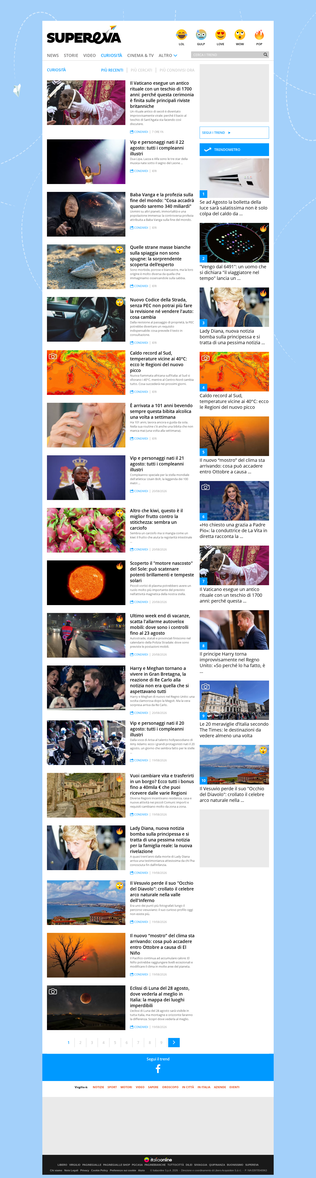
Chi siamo (56, 1170)
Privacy (84, 1170)
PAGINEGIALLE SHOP (116, 1165)
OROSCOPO (170, 1087)
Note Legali (71, 1170)
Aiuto (141, 1170)
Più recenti (112, 70)
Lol (181, 44)
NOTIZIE (98, 1087)
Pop (259, 44)
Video (89, 55)
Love (220, 44)
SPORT (112, 1087)
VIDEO (140, 1087)
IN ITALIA (204, 1087)
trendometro (227, 149)
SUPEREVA (252, 1165)
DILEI (189, 1165)
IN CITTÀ (188, 1087)
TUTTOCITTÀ (175, 1165)
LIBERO (62, 1165)
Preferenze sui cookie (123, 1170)
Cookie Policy (99, 1170)
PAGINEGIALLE (91, 1165)
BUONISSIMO (235, 1165)
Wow (240, 44)
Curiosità (111, 55)
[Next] (174, 1042)
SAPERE (153, 1087)
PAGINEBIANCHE (155, 1165)
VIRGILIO (75, 1165)
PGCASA (137, 1165)
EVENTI (234, 1087)
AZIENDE (220, 1087)
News (53, 55)
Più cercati (141, 70)
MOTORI (126, 1087)
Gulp (201, 44)
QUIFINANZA (217, 1165)
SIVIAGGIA (200, 1165)
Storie (71, 55)
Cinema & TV (140, 55)
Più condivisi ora (177, 70)
